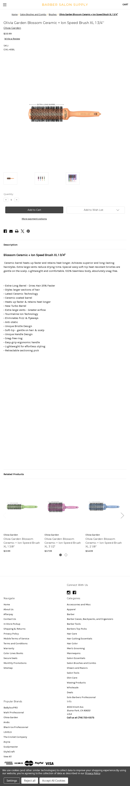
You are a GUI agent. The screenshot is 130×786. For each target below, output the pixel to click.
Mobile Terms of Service (16, 638)
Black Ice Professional (16, 727)
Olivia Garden (11, 717)
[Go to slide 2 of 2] (66, 555)
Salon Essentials (76, 658)
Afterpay (8, 614)
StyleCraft (9, 751)
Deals (70, 692)
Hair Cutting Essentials (79, 638)
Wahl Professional (14, 712)
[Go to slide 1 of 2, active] (60, 555)
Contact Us (10, 619)
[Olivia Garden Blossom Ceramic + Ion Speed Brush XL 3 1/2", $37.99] (63, 507)
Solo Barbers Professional (81, 697)
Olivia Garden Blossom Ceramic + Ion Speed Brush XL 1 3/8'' (22, 542)
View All (8, 756)
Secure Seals (10, 658)
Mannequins (74, 653)
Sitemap (8, 668)
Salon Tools (73, 672)
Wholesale (72, 687)
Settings (12, 780)
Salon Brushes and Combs (81, 663)
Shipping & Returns (15, 628)
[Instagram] (68, 592)
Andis (7, 722)
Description (10, 244)
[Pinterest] (28, 231)
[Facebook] (5, 231)
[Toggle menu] (4, 4)
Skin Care (72, 677)
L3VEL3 (8, 732)
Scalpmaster (11, 746)
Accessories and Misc (79, 604)
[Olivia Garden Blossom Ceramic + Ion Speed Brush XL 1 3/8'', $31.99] (22, 507)
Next (122, 515)
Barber (70, 614)
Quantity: (9, 194)
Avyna (7, 741)
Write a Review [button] (12, 38)
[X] (22, 231)
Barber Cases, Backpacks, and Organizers (90, 619)
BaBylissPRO (11, 707)
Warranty (9, 648)
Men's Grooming (76, 648)
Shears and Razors (77, 668)
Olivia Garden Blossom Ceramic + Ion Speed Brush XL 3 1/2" (63, 542)
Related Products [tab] (14, 474)
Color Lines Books (13, 653)
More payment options (34, 218)
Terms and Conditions (16, 643)
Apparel (71, 609)
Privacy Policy (11, 633)
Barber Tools (74, 623)
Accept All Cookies (53, 780)
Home (7, 604)
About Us (9, 609)
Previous (4, 515)
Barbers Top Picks (77, 628)
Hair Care (72, 633)
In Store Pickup (12, 623)
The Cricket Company (15, 737)
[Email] (11, 231)
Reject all (29, 780)
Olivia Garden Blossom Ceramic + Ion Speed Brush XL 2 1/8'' (103, 542)
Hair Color (72, 643)
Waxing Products (76, 682)
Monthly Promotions (15, 663)
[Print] (16, 231)
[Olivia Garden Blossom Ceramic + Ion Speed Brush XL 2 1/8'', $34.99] (104, 507)
